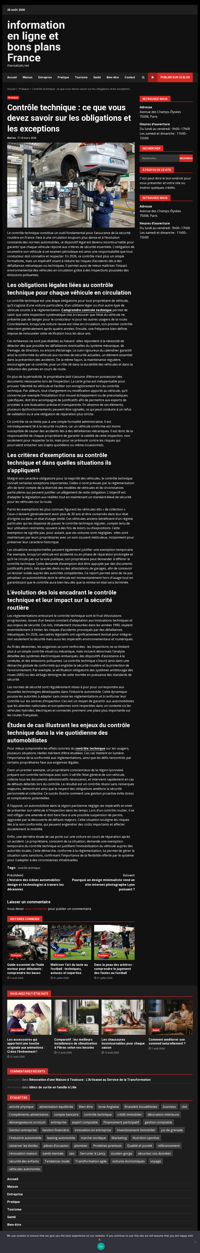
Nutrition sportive (146, 1138)
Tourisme (81, 77)
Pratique (63, 77)
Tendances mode (57, 1161)
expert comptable (85, 1122)
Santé (97, 77)
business (169, 1107)
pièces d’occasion (56, 1146)
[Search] (143, 77)
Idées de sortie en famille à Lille (53, 1087)
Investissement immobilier (136, 1130)
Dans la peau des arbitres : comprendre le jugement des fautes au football (114, 942)
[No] (195, 1242)
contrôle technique (90, 748)
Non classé (17, 1030)
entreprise (58, 1122)
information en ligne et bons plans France (36, 41)
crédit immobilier (129, 1114)
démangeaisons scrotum (27, 1122)
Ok (101, 1246)
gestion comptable (158, 1122)
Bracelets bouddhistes (141, 1107)
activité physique (21, 1107)
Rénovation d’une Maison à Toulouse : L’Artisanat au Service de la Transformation (90, 1080)
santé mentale (53, 1153)
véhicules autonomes (24, 1169)
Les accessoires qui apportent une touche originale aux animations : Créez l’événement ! (29, 1017)
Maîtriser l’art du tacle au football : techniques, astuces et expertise (71, 942)
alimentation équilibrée (56, 1107)
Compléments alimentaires (28, 1114)
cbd (184, 1107)
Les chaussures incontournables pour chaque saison (124, 1017)
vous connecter (36, 909)
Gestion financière (55, 1130)
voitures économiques (128, 1161)
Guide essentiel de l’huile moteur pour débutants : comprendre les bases (27, 942)
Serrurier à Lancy (92, 1153)
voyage (155, 1161)
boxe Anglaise (108, 1107)
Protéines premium (107, 1146)
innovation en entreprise (93, 1130)
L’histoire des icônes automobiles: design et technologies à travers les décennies (35, 882)
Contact (130, 77)
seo (71, 1153)
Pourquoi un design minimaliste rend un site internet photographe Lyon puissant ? (103, 882)
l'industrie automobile (25, 1138)
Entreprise (45, 77)
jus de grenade (172, 1130)
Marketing (119, 1138)
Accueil (12, 77)
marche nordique (93, 1138)
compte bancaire (66, 1114)
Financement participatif (121, 1122)
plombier (81, 1146)
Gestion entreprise (23, 1130)
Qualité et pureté (139, 1146)
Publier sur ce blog (175, 77)
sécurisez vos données (154, 1153)
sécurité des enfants (24, 1161)
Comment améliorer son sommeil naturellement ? (171, 1017)
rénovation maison (23, 1153)
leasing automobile (61, 1138)
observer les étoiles (23, 1146)
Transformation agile (91, 1161)
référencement (169, 1146)
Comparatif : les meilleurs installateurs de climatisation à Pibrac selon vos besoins (76, 1017)
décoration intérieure (163, 1114)
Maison (27, 77)
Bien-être (113, 77)
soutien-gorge (121, 1153)
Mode (109, 1030)
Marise (11, 138)
